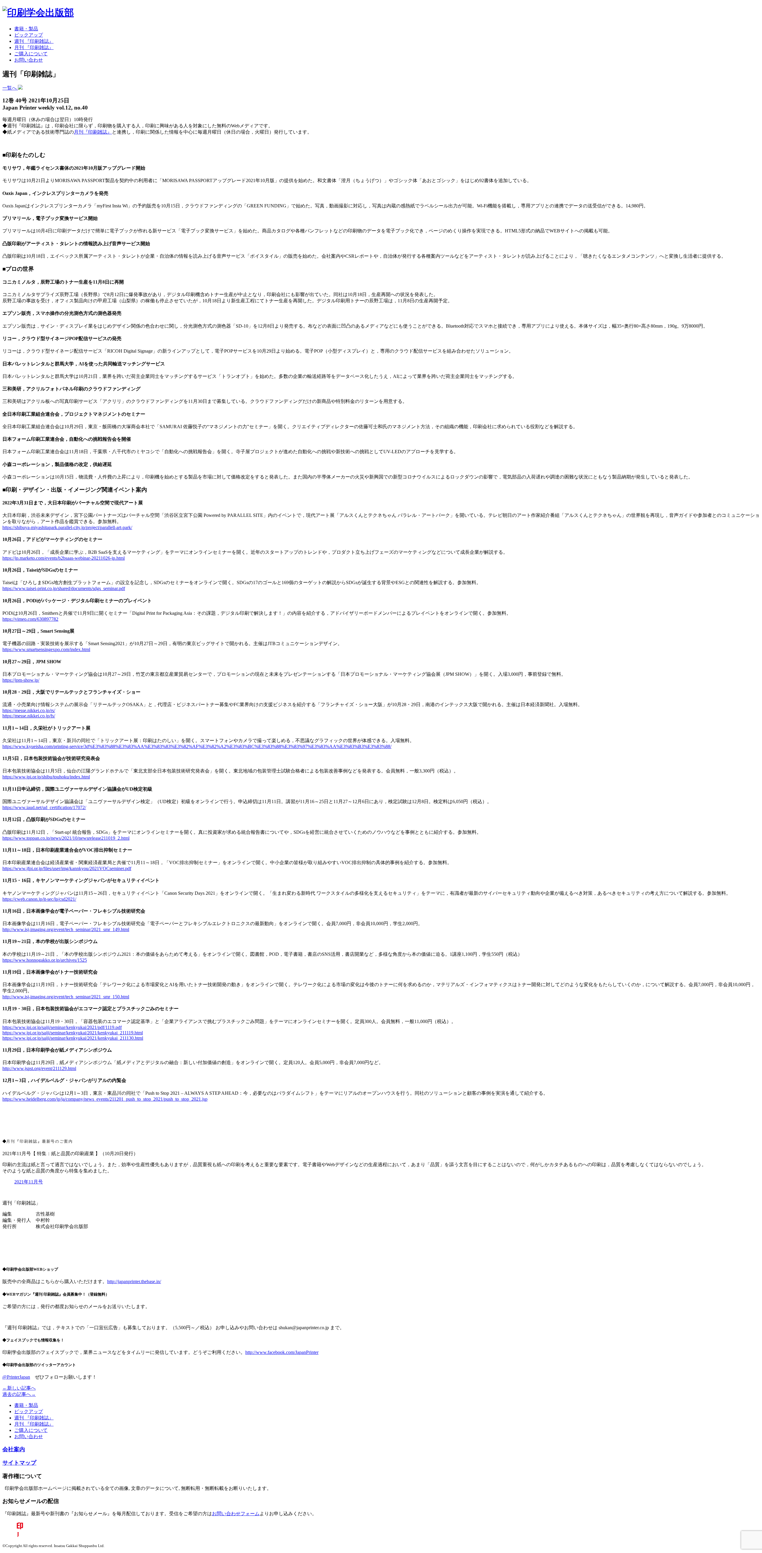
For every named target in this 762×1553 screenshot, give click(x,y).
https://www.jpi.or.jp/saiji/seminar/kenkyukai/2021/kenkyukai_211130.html (72, 1038)
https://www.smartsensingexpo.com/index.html (46, 649)
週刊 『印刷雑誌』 (34, 41)
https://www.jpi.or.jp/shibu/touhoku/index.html (46, 776)
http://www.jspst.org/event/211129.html (39, 1068)
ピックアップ (28, 34)
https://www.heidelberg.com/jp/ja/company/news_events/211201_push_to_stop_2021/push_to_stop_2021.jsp (104, 1099)
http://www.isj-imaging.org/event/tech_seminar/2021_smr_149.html (65, 929)
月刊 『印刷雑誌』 (34, 47)
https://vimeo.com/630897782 (30, 619)
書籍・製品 (26, 28)
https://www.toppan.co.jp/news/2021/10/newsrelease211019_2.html (65, 838)
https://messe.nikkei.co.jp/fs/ (28, 715)
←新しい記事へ (19, 1388)
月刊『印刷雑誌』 (93, 132)
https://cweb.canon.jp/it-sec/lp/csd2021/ (39, 899)
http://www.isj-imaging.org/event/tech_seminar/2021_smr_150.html (65, 996)
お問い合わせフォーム (236, 1513)
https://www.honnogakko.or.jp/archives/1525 (44, 960)
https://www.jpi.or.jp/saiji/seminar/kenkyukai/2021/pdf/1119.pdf (62, 1027)
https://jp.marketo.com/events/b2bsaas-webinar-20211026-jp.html (63, 558)
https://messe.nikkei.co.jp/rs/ (28, 710)
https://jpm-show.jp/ (20, 680)
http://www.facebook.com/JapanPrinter (281, 1352)
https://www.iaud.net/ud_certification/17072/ (44, 807)
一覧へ (10, 87)
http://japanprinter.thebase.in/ (134, 1281)
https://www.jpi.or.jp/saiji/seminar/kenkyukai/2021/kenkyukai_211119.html (72, 1032)
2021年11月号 (28, 1181)
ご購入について (31, 53)
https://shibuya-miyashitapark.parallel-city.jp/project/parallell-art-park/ (67, 527)
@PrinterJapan (16, 1377)
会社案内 (13, 1449)
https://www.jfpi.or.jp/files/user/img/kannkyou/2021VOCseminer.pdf (66, 868)
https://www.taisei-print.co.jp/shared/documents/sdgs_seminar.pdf (63, 588)
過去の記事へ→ (19, 1394)
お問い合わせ (28, 59)
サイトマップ (19, 1463)
